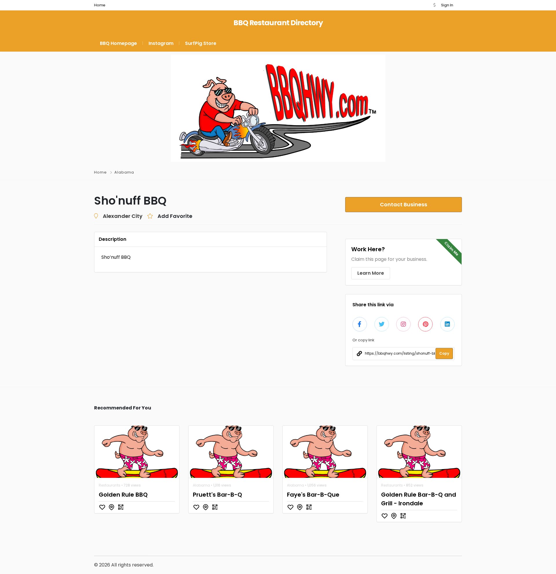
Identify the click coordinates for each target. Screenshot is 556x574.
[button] (434, 5)
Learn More (370, 273)
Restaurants (109, 485)
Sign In (447, 5)
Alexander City (122, 216)
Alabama (124, 172)
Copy (444, 353)
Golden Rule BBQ (123, 495)
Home (100, 172)
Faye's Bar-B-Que (313, 495)
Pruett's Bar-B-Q (217, 495)
